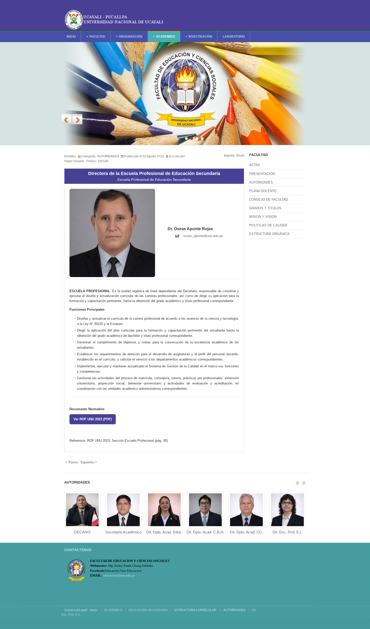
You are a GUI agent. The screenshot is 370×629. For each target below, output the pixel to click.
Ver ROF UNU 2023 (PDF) (92, 419)
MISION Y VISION (263, 217)
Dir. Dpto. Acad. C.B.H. (205, 532)
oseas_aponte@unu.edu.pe (203, 236)
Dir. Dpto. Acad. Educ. (164, 532)
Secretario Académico (123, 532)
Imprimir (229, 155)
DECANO (82, 532)
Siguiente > (88, 462)
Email (240, 155)
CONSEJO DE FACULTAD (268, 199)
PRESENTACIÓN (262, 174)
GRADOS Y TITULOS (265, 208)
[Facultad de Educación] (114, 18)
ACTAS (254, 165)
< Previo (71, 462)
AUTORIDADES (108, 156)
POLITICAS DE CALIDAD (268, 225)
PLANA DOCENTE (263, 191)
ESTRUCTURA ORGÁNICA (269, 234)
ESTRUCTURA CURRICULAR (195, 610)
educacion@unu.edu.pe (119, 575)
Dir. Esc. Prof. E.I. (287, 532)
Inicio (93, 610)
